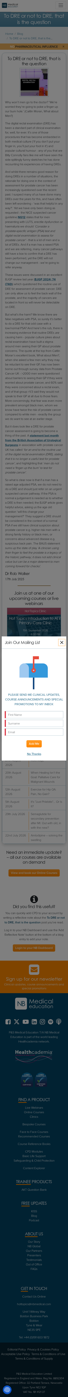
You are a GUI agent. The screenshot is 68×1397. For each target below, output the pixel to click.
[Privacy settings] (7, 1389)
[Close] (62, 642)
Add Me (34, 744)
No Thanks (34, 754)
